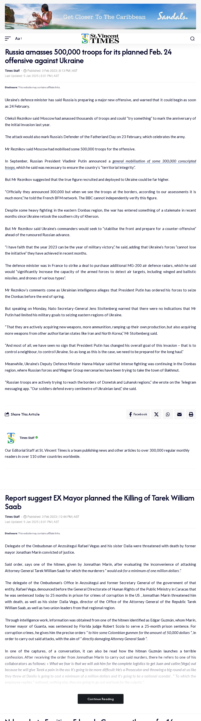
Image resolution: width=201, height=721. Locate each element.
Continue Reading (101, 698)
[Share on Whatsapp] (168, 414)
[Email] (179, 414)
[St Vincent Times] (100, 38)
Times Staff (12, 70)
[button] (9, 38)
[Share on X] (156, 414)
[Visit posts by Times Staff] (11, 438)
